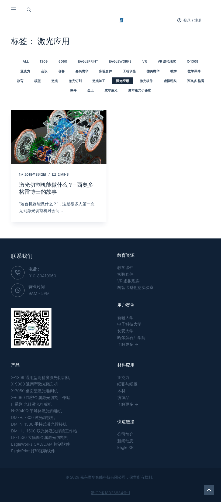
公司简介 (125, 434)
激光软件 (146, 81)
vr (144, 61)
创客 (61, 71)
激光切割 (75, 81)
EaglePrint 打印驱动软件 (33, 450)
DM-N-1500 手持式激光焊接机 (39, 424)
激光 (54, 81)
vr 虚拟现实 (167, 61)
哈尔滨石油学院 (131, 337)
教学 (173, 71)
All (26, 61)
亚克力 (25, 71)
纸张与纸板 (127, 384)
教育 (20, 81)
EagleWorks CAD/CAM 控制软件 (40, 444)
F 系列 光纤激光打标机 (31, 404)
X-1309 (192, 61)
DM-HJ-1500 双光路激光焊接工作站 (44, 430)
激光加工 (98, 81)
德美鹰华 (153, 71)
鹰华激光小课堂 (139, 90)
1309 (44, 61)
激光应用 (122, 81)
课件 (73, 90)
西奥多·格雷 (195, 81)
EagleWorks (120, 61)
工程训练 (129, 71)
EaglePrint (88, 61)
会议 (44, 71)
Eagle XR (125, 447)
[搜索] (29, 10)
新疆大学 (125, 317)
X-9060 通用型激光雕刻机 (34, 384)
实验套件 (105, 71)
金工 (90, 90)
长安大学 (125, 330)
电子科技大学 (129, 324)
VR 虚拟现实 (128, 281)
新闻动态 (125, 440)
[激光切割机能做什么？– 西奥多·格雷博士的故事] (58, 137)
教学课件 (194, 71)
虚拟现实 (170, 81)
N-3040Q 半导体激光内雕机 (36, 410)
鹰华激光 (111, 90)
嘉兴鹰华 (81, 71)
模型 (37, 81)
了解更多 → (127, 344)
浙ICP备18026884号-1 (110, 492)
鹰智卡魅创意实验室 (135, 287)
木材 (121, 390)
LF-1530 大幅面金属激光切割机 (39, 437)
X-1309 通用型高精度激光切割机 (40, 377)
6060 (62, 61)
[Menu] (13, 9)
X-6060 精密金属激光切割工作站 (40, 397)
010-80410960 (42, 275)
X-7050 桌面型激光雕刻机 (34, 390)
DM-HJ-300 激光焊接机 (33, 417)
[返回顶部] (209, 490)
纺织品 (123, 397)
